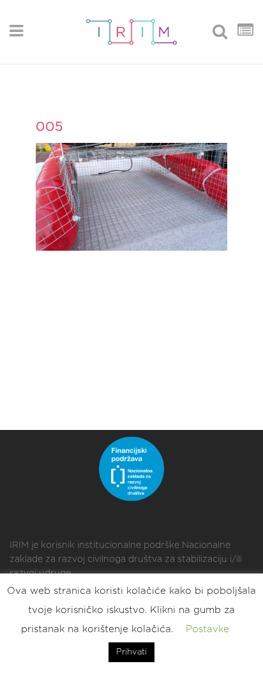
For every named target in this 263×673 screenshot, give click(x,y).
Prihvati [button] (131, 652)
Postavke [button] (207, 629)
